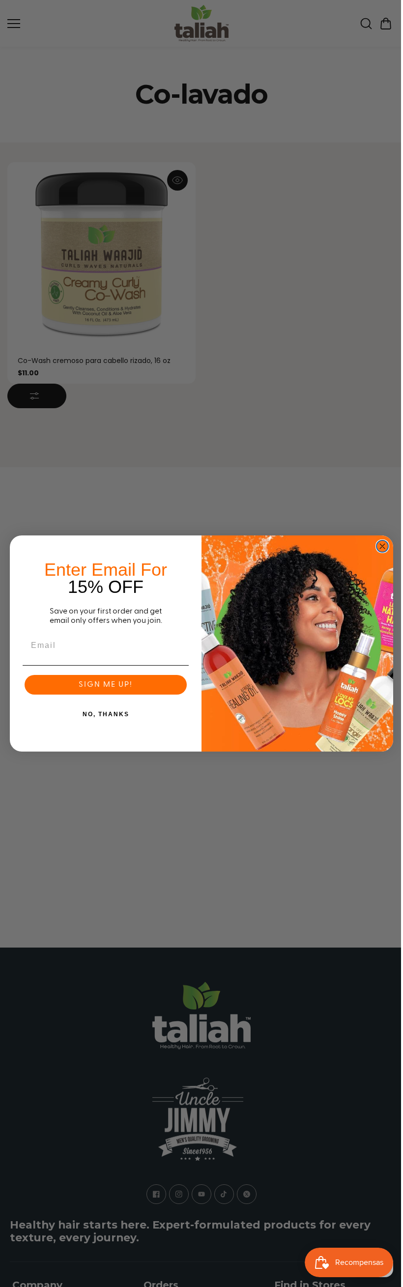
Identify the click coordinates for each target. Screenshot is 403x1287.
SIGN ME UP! (106, 685)
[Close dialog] (382, 546)
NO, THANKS (106, 714)
